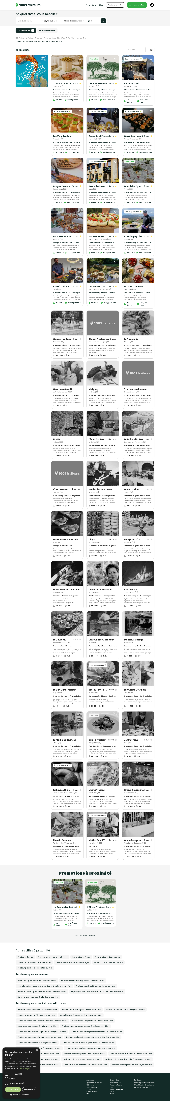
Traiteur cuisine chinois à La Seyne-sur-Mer (37, 1042)
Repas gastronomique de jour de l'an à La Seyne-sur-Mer (97, 991)
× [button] (37, 1050)
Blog (101, 5)
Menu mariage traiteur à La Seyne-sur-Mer (37, 980)
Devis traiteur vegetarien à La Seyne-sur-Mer (92, 1020)
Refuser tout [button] (30, 1089)
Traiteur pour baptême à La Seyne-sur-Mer (95, 986)
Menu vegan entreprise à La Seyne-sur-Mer (37, 1026)
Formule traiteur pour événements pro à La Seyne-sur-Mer (44, 986)
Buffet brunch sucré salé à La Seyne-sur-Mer (38, 997)
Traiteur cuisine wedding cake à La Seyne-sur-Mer (128, 1059)
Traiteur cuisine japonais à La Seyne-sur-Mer (132, 1064)
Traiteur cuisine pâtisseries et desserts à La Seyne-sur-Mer (92, 1037)
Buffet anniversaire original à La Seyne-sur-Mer (82, 980)
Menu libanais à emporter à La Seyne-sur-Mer (81, 1015)
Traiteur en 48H (115, 5)
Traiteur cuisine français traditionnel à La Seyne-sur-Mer (96, 1031)
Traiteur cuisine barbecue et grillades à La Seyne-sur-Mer (88, 1042)
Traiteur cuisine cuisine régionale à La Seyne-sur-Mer (42, 1031)
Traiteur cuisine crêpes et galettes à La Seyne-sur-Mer (90, 1048)
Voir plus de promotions (85, 935)
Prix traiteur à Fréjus (81, 957)
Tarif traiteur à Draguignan (107, 957)
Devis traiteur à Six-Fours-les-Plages (72, 962)
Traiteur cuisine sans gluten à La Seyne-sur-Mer (39, 1037)
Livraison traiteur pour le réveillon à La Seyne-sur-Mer (42, 991)
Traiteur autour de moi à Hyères (52, 957)
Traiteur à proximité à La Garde (108, 962)
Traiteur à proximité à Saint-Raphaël (34, 962)
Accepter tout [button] (13, 1089)
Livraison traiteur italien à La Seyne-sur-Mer (37, 1009)
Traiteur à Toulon (25, 957)
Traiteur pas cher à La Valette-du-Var (35, 968)
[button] (21, 1095)
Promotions (91, 5)
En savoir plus (25, 1069)
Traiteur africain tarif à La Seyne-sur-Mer (36, 1015)
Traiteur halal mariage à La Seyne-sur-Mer (81, 1009)
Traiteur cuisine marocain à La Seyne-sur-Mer (131, 1053)
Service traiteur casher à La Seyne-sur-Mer (125, 1009)
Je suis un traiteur (137, 5)
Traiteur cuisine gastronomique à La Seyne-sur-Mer (85, 1026)
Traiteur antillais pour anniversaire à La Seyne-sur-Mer (42, 1020)
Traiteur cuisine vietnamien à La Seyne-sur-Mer (85, 1064)
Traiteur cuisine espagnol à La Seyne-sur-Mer (84, 1053)
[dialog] (21, 1073)
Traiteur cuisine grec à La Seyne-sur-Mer (81, 1059)
